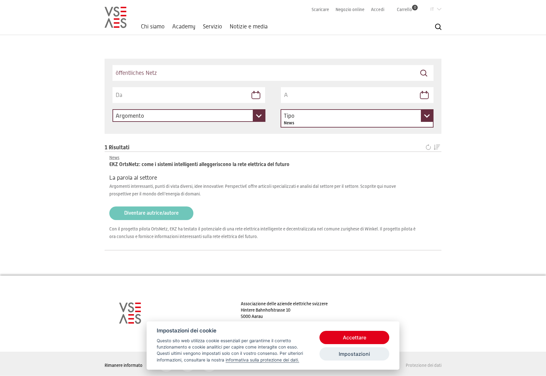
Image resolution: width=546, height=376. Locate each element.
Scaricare (320, 9)
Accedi (377, 9)
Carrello (406, 9)
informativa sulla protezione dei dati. (262, 359)
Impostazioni (354, 354)
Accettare (354, 337)
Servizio (212, 26)
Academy (183, 26)
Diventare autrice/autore (151, 213)
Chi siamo (153, 26)
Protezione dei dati (423, 365)
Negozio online (350, 9)
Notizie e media (249, 26)
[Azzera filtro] (430, 147)
